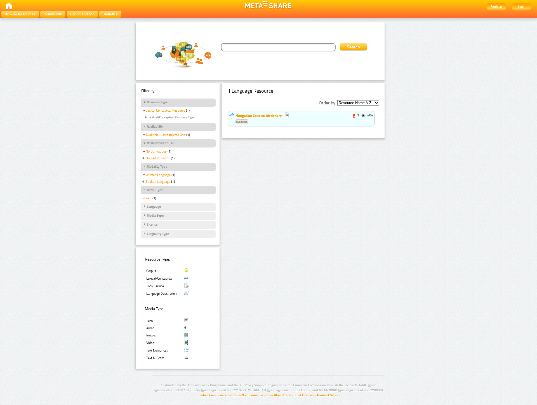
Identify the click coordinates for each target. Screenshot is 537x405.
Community (53, 14)
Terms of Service (328, 395)
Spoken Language (158, 182)
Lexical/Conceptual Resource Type (172, 117)
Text (149, 198)
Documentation (82, 14)
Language (154, 207)
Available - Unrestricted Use (165, 135)
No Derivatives (156, 151)
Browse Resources (20, 14)
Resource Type (157, 102)
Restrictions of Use (160, 143)
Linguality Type (158, 234)
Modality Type (157, 166)
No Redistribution (158, 158)
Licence (152, 224)
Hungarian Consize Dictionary (258, 115)
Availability (155, 126)
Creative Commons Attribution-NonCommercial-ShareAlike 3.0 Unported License (255, 395)
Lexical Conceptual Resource (165, 111)
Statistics (110, 14)
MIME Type (155, 190)
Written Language (158, 175)
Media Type (155, 215)
